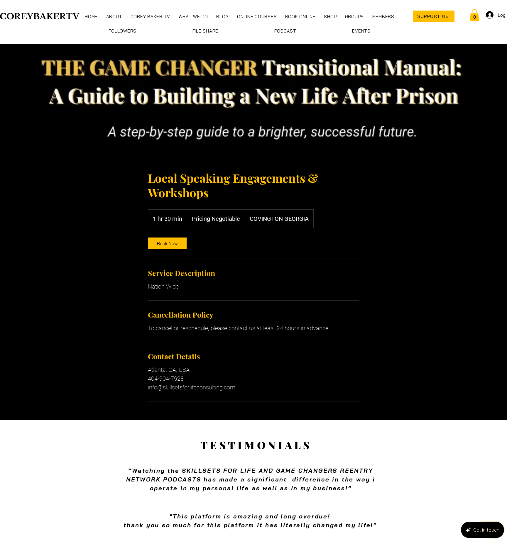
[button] (193, 17)
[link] (167, 243)
